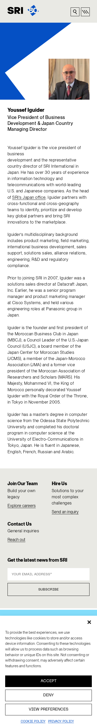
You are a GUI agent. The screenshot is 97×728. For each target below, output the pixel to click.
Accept (49, 681)
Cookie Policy (33, 721)
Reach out (16, 539)
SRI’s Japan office (29, 197)
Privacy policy (61, 721)
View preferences (48, 709)
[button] (89, 622)
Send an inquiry (65, 511)
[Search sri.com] (75, 12)
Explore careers (22, 505)
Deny (48, 695)
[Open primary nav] (85, 12)
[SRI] (23, 10)
